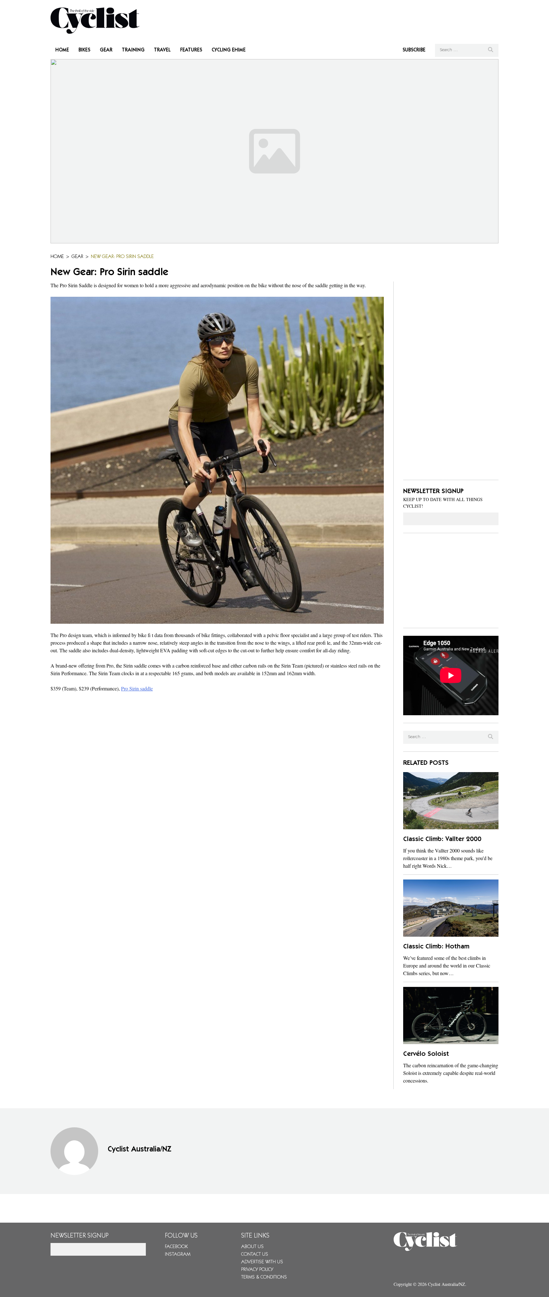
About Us (252, 1246)
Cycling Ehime (229, 50)
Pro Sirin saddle (137, 688)
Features (191, 50)
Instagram (177, 1254)
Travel (162, 50)
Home (62, 50)
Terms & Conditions (264, 1277)
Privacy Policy (257, 1269)
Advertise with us (262, 1262)
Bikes (84, 50)
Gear (106, 50)
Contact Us (254, 1254)
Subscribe (414, 50)
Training (133, 50)
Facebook (176, 1246)
